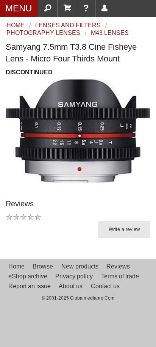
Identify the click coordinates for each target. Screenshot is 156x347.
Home (16, 266)
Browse (43, 266)
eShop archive (27, 276)
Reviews (118, 266)
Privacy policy (74, 276)
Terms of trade (120, 276)
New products (79, 266)
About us (71, 286)
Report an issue (29, 286)
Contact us (105, 286)
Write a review (124, 229)
